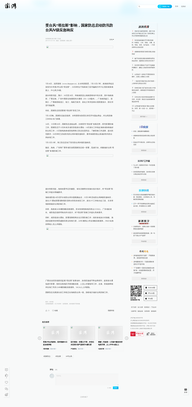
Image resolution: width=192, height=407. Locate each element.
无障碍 (183, 6)
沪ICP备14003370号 (136, 318)
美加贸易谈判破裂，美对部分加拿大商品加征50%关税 (144, 173)
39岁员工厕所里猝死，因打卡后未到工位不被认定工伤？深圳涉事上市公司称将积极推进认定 (143, 33)
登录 (176, 6)
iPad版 (150, 298)
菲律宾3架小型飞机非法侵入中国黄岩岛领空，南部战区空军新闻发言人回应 (144, 90)
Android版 (151, 287)
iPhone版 (151, 293)
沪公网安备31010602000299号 (139, 320)
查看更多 (143, 150)
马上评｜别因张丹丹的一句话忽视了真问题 (144, 166)
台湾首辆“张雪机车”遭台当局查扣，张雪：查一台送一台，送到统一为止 (143, 108)
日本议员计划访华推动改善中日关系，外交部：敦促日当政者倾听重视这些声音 (143, 99)
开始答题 (143, 241)
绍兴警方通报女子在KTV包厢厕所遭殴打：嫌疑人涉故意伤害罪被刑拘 (143, 67)
